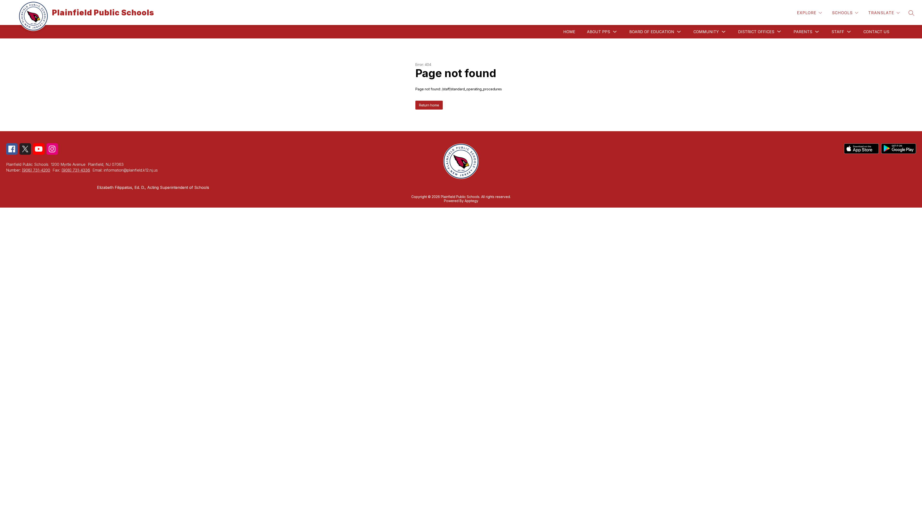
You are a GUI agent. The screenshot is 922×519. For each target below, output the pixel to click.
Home (569, 31)
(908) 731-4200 (36, 170)
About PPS (598, 31)
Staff (837, 31)
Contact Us (876, 31)
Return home (429, 105)
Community (706, 31)
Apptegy (471, 201)
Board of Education (651, 31)
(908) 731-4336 (75, 170)
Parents (803, 31)
